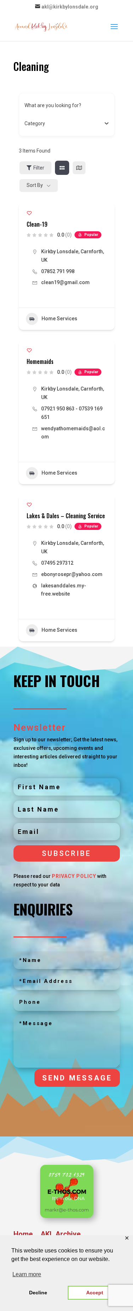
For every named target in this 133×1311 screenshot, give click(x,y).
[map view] (79, 168)
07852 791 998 (57, 271)
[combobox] (64, 123)
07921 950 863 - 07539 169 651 (71, 413)
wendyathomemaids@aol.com (73, 433)
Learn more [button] (26, 1274)
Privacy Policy (74, 876)
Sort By (35, 185)
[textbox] (34, 123)
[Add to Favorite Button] (29, 213)
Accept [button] (94, 1292)
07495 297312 (57, 563)
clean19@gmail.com (65, 282)
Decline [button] (38, 1292)
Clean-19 (37, 224)
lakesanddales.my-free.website (63, 590)
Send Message (77, 1078)
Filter (38, 168)
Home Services (59, 318)
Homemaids (40, 361)
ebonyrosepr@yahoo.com (71, 574)
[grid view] (62, 168)
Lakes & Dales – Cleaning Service (66, 515)
